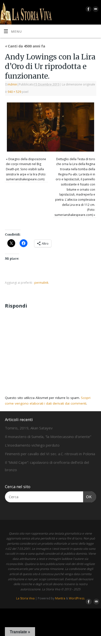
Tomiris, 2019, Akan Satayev (29, 427)
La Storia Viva (25, 598)
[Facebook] (87, 10)
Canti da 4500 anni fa (25, 45)
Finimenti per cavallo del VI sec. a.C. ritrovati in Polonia (50, 453)
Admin (12, 84)
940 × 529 (14, 92)
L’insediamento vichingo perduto (32, 445)
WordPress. (77, 598)
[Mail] (95, 10)
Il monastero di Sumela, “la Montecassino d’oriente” (48, 436)
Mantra (60, 598)
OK (87, 497)
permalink (41, 283)
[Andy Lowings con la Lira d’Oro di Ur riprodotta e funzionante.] (50, 127)
